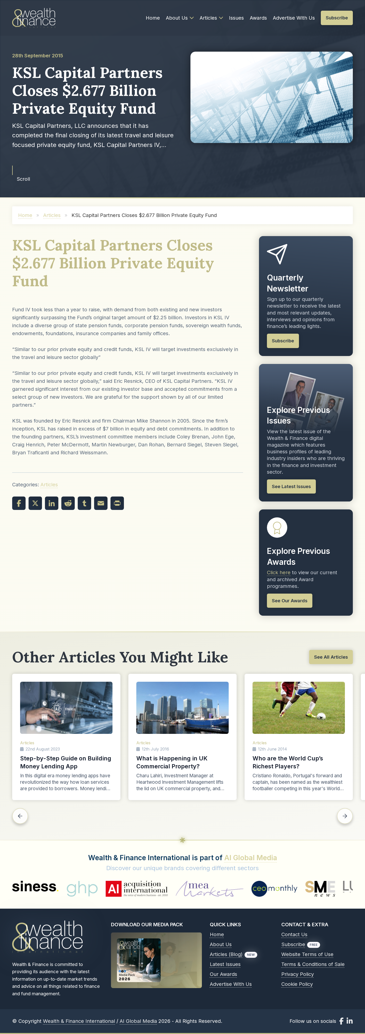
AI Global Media (250, 858)
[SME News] (254, 889)
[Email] (101, 503)
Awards (258, 18)
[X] (35, 503)
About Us (177, 18)
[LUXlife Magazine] (302, 889)
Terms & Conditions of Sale (313, 964)
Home (153, 18)
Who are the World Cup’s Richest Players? (288, 762)
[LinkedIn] (51, 503)
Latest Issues (225, 964)
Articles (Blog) (226, 954)
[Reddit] (68, 503)
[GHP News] (15, 889)
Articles (208, 18)
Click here (279, 572)
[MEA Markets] (143, 889)
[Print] (117, 503)
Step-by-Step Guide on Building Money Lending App (65, 762)
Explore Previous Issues (298, 415)
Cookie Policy (297, 984)
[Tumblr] (84, 503)
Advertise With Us (294, 18)
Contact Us (294, 934)
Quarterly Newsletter (287, 283)
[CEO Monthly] (208, 889)
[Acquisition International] (70, 889)
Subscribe (293, 944)
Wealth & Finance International (79, 1021)
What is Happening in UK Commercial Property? (172, 762)
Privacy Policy (297, 974)
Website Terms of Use (307, 954)
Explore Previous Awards (298, 556)
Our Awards (223, 974)
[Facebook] (19, 503)
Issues (236, 18)
